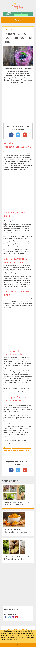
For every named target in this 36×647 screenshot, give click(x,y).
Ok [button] (18, 644)
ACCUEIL (6, 30)
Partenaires (16, 629)
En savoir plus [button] (12, 640)
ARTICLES (14, 30)
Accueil (7, 629)
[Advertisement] (18, 104)
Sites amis (25, 629)
